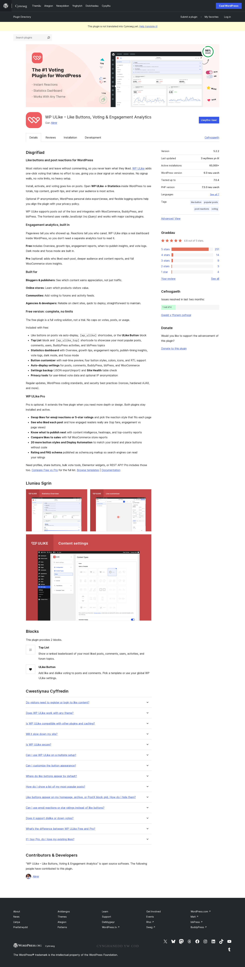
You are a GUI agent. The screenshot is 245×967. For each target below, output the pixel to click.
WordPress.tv (111, 927)
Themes (62, 916)
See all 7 (214, 194)
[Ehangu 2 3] (147, 493)
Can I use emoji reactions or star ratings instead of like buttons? (65, 807)
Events (150, 916)
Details (33, 137)
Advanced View (170, 218)
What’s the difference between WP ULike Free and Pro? (60, 828)
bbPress (197, 922)
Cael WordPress (228, 5)
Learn (105, 911)
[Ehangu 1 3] (82, 493)
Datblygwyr (108, 922)
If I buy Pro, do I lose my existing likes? (50, 839)
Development (93, 137)
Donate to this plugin (174, 348)
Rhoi (150, 922)
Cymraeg (50, 946)
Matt (194, 916)
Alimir (54, 122)
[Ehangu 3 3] (147, 538)
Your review (168, 278)
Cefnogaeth (212, 137)
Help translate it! (148, 26)
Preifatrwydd (20, 927)
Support (106, 916)
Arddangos (64, 911)
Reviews (51, 137)
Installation (70, 137)
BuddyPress (199, 927)
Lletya (16, 922)
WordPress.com (201, 911)
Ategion (62, 922)
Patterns (62, 927)
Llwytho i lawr (209, 120)
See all (215, 278)
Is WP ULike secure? (38, 744)
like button (196, 202)
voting (215, 209)
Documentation (111, 470)
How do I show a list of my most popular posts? (55, 786)
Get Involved (153, 911)
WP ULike (138, 168)
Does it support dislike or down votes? (50, 818)
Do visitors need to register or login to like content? (57, 702)
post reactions (202, 209)
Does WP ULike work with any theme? (50, 713)
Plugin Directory (22, 16)
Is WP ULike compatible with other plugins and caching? (60, 723)
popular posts (211, 202)
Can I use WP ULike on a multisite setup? (51, 755)
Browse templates (88, 470)
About (16, 911)
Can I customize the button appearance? (51, 765)
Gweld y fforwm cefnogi (176, 315)
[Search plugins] (48, 37)
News (16, 916)
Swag (150, 927)
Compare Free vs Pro (45, 470)
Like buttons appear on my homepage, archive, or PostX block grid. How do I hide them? (81, 797)
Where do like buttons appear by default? (51, 776)
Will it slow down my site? (42, 734)
